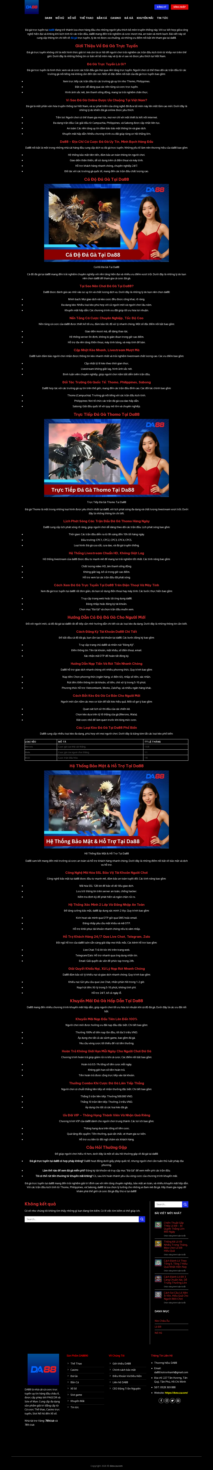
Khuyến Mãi (145, 18)
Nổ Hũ (60, 18)
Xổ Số (72, 18)
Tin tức (162, 18)
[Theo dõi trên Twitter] (172, 1400)
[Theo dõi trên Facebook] (161, 1400)
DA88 (48, 18)
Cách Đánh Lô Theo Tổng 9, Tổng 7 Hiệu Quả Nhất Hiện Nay (175, 1263)
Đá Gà (128, 18)
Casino (115, 18)
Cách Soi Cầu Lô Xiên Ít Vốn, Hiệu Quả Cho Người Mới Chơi (176, 1295)
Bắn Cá (102, 18)
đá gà (74, 37)
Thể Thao (87, 18)
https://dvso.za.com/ (176, 1392)
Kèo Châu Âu (162, 1321)
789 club (29, 1424)
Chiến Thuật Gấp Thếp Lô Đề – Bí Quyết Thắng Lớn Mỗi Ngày (174, 1227)
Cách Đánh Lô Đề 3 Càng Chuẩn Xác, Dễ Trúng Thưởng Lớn (175, 1279)
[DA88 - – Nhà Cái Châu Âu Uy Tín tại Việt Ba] (40, 7)
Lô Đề (158, 1326)
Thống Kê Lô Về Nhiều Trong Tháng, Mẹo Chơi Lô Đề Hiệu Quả (176, 1246)
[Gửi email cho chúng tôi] (178, 1400)
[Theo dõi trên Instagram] (166, 1400)
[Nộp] (142, 1219)
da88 (51, 30)
